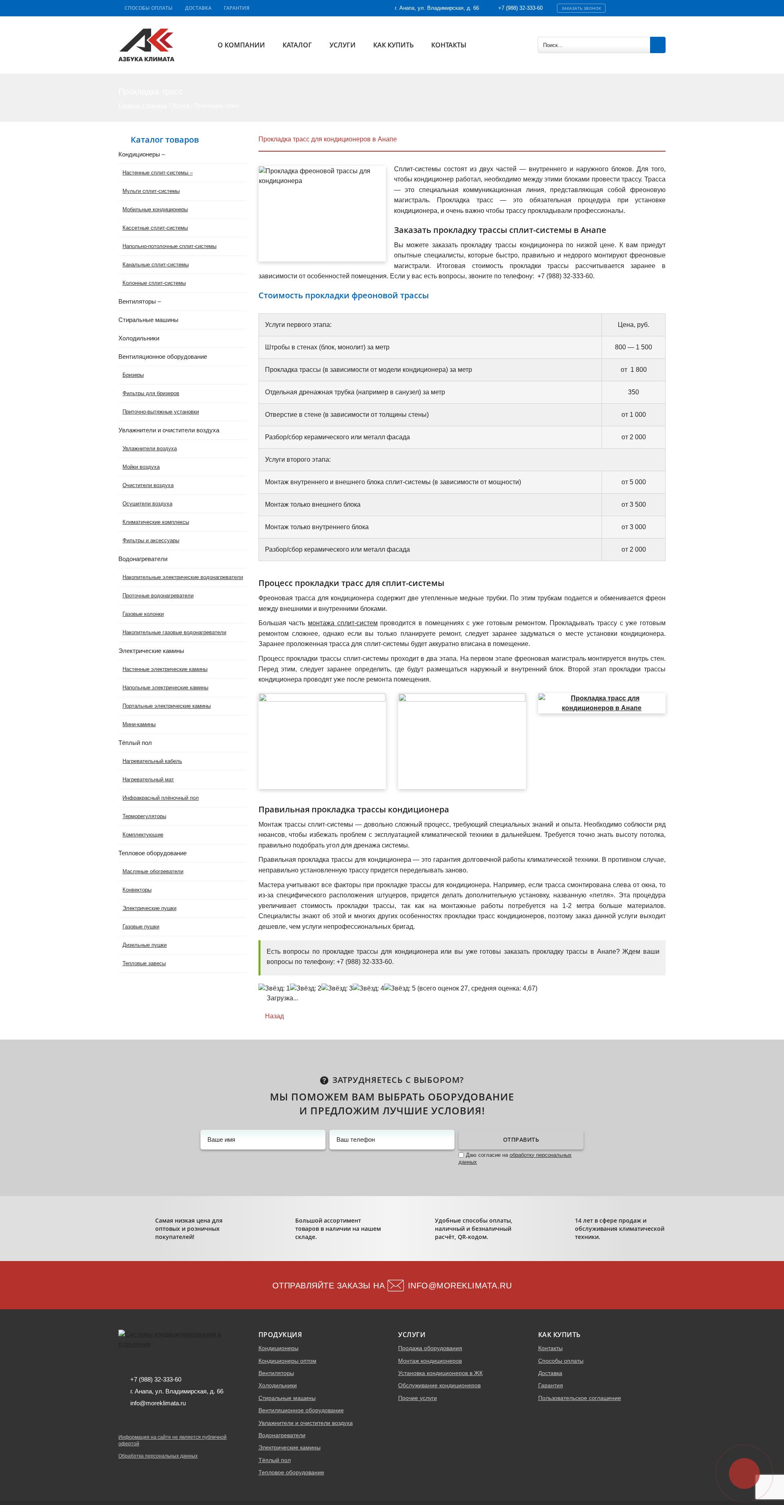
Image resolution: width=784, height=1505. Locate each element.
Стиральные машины (287, 1398)
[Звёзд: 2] (305, 988)
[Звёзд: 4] (368, 988)
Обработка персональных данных (158, 1456)
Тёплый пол (274, 1460)
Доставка (198, 7)
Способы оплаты (149, 7)
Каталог (297, 44)
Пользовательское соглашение (579, 1398)
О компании (241, 44)
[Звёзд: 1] (274, 988)
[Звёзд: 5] (400, 988)
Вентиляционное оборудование (301, 1410)
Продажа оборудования (430, 1348)
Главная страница (142, 105)
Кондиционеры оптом (287, 1360)
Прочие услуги (417, 1398)
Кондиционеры (278, 1348)
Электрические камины (289, 1447)
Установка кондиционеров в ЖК (440, 1373)
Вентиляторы (276, 1373)
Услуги (343, 44)
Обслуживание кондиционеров (439, 1385)
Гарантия (236, 7)
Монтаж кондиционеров (430, 1360)
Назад (273, 1016)
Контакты (448, 44)
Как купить (393, 44)
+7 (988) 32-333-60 (520, 8)
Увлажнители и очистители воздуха (305, 1423)
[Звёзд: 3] (337, 988)
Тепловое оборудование (291, 1472)
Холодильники (277, 1385)
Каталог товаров (165, 139)
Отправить (521, 1139)
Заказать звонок (581, 8)
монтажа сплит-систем (343, 622)
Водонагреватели (281, 1435)
